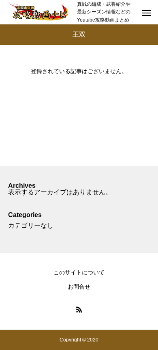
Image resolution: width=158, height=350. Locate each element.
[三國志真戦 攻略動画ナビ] (38, 12)
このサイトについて (79, 272)
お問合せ (79, 286)
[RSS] (79, 309)
